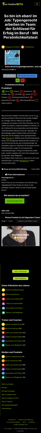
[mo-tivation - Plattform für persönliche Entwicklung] (12, 4)
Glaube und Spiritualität (13, 337)
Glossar (4, 388)
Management (24, 161)
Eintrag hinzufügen (8, 391)
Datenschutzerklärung (26, 420)
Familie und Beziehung (13, 324)
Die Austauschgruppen (10, 405)
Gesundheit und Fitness (13, 341)
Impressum (12, 420)
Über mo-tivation (8, 384)
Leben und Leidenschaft (13, 333)
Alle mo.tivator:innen (9, 394)
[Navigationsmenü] (37, 4)
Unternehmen (6, 408)
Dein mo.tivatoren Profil (10, 398)
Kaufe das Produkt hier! (14, 201)
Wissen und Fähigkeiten (13, 345)
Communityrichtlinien (13, 422)
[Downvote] (22, 80)
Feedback (31, 422)
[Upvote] (18, 80)
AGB (24, 422)
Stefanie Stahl (20, 234)
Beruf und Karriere (11, 328)
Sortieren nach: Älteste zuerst (27, 221)
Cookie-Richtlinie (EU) (20, 424)
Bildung (8, 138)
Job (37, 116)
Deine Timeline (7, 401)
